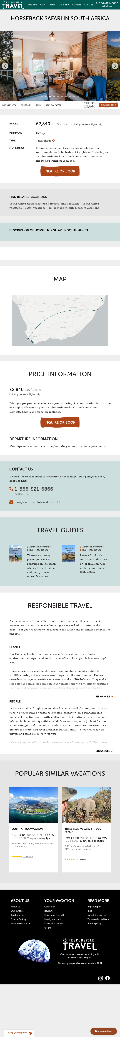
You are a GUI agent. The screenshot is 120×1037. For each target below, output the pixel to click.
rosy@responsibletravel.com (35, 502)
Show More (103, 696)
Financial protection (54, 923)
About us (15, 907)
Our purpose (17, 911)
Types (52, 4)
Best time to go (38, 550)
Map (38, 105)
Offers (76, 4)
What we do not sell (21, 923)
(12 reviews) (81, 859)
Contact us (49, 907)
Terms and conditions (98, 919)
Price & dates (53, 105)
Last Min (64, 4)
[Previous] (5, 66)
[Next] (115, 66)
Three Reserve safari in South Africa (85, 830)
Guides (88, 4)
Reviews (48, 911)
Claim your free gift (54, 915)
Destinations (37, 4)
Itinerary (25, 105)
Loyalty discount (52, 919)
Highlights (9, 105)
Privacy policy (94, 923)
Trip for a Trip (17, 915)
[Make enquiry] (108, 105)
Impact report (94, 907)
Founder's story (18, 919)
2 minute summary (40, 547)
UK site (47, 928)
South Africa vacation (27, 829)
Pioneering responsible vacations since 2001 (80, 963)
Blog (90, 911)
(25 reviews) (28, 857)
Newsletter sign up (97, 915)
